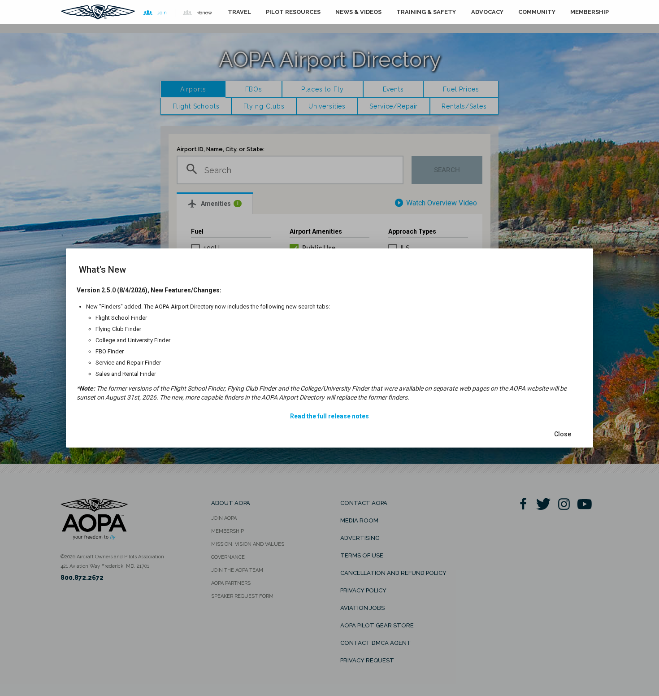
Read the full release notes (329, 416)
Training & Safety (426, 12)
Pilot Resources (293, 12)
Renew (204, 12)
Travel (239, 12)
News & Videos (358, 12)
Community (536, 12)
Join (162, 12)
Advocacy (487, 12)
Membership (589, 12)
